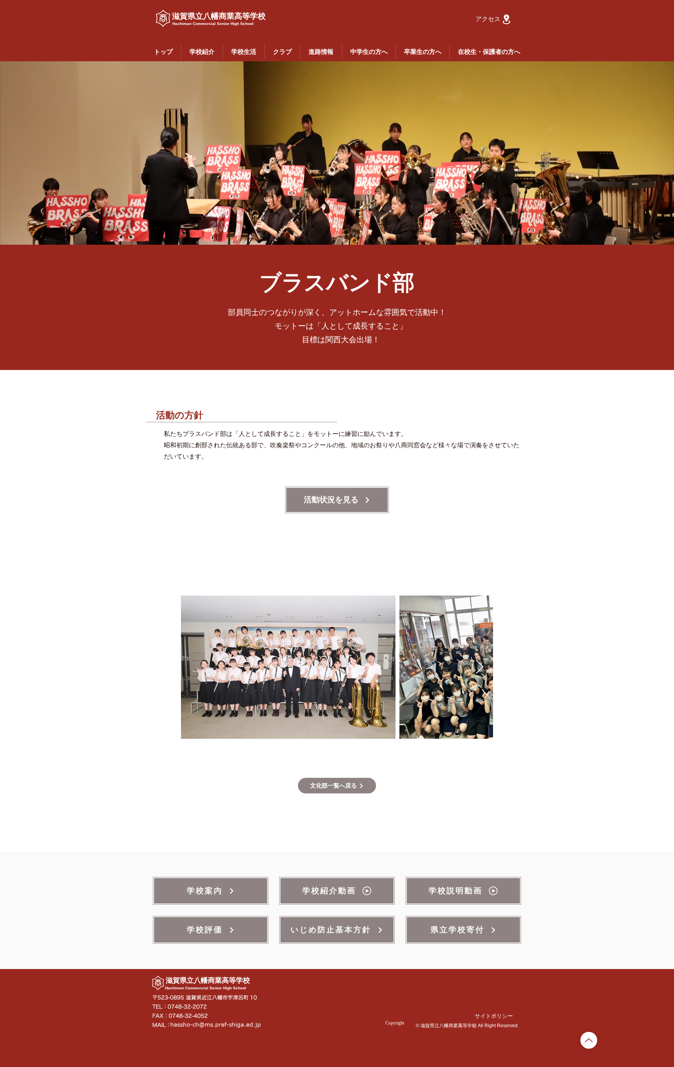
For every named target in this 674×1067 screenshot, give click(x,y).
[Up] (589, 1040)
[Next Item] (479, 667)
